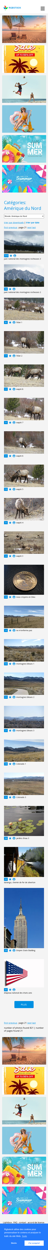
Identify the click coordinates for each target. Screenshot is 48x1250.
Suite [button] (24, 1236)
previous (13, 227)
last (34, 227)
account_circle (14, 255)
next (29, 227)
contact (22, 1222)
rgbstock (15, 8)
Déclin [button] (14, 1243)
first (6, 227)
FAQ (15, 1222)
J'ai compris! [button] (34, 1243)
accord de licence (36, 1222)
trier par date (32, 222)
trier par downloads (14, 222)
